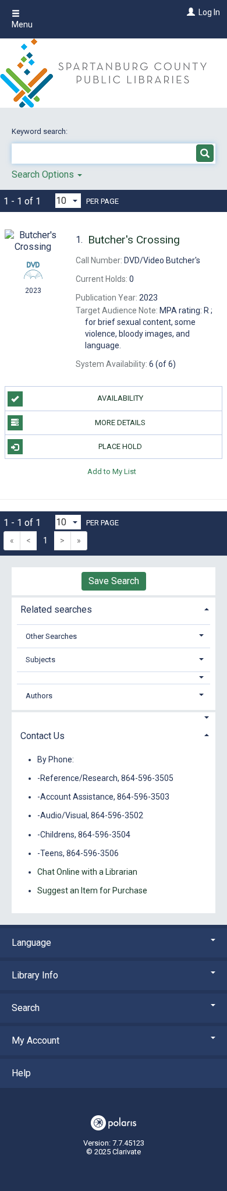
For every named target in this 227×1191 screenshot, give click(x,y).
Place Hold (120, 446)
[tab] (113, 608)
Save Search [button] (113, 580)
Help (21, 1073)
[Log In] (189, 12)
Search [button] (26, 1007)
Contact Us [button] (42, 735)
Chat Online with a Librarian (87, 872)
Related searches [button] (56, 609)
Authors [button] (39, 695)
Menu (22, 24)
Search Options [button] (44, 174)
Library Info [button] (35, 975)
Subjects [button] (40, 659)
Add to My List (111, 470)
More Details (120, 422)
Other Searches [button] (51, 636)
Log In (209, 12)
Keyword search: (40, 131)
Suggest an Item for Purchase (92, 890)
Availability (120, 398)
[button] (114, 678)
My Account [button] (35, 1040)
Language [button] (31, 942)
